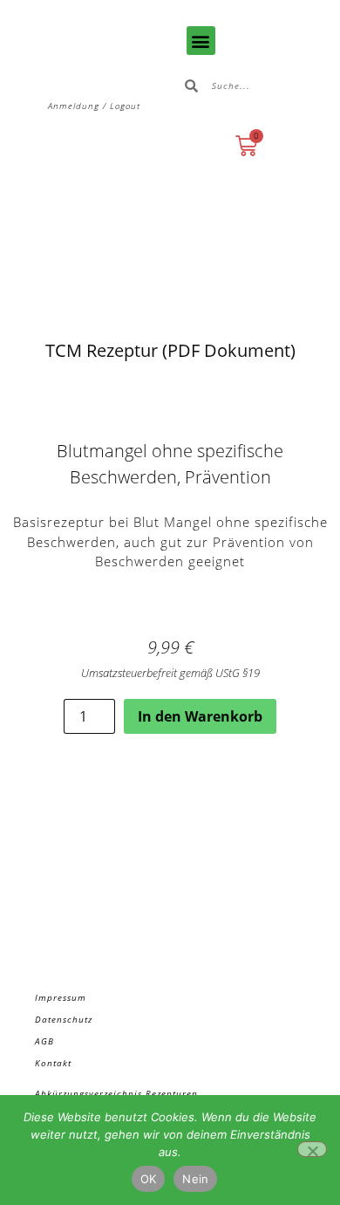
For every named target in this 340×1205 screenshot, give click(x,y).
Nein (195, 1179)
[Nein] (312, 1149)
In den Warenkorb (200, 716)
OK (148, 1179)
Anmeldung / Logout (94, 105)
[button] (201, 40)
